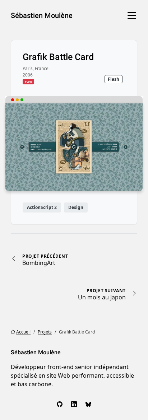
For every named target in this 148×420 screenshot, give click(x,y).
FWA (28, 81)
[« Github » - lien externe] (59, 404)
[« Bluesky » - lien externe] (88, 404)
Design (75, 207)
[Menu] (132, 15)
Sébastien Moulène (42, 15)
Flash (113, 79)
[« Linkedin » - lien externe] (74, 404)
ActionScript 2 (42, 207)
